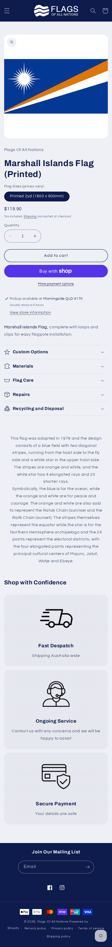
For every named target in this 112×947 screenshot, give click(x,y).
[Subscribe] (88, 867)
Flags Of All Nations (53, 921)
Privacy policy (62, 928)
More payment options (56, 284)
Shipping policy (58, 936)
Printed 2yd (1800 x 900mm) (37, 196)
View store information (30, 313)
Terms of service (91, 928)
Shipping (30, 216)
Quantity (11, 225)
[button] (7, 11)
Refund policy (35, 928)
